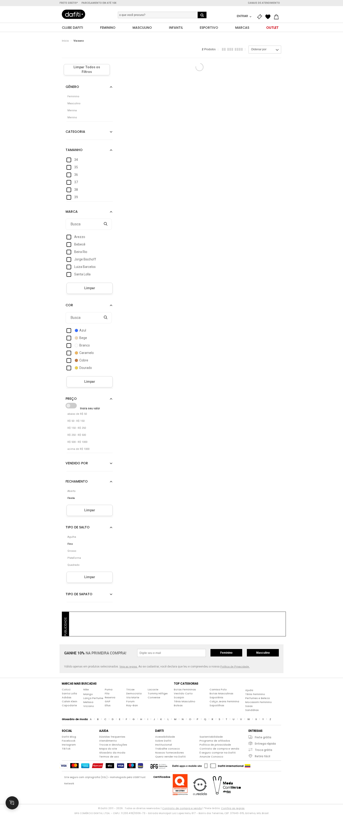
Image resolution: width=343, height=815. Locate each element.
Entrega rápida (265, 744)
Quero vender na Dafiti (170, 756)
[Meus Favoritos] (269, 17)
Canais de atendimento (264, 2)
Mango (88, 694)
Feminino (226, 652)
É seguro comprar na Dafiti (218, 752)
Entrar (243, 16)
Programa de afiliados (215, 740)
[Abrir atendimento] (12, 802)
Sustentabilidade (211, 736)
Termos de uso (109, 756)
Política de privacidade (215, 744)
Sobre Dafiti (163, 740)
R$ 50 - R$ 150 (75, 420)
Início (65, 40)
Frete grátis (263, 737)
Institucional (163, 744)
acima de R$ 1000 (78, 449)
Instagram (69, 744)
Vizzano (79, 40)
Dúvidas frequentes (112, 736)
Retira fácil (262, 756)
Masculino (263, 652)
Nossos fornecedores (169, 752)
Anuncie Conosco (211, 756)
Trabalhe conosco (167, 748)
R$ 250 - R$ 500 (76, 434)
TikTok (66, 748)
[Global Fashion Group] (158, 766)
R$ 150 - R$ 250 (76, 427)
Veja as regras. (128, 666)
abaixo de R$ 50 (77, 413)
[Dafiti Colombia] (247, 766)
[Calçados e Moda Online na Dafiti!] (73, 14)
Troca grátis (263, 750)
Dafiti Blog (69, 736)
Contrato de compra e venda (219, 748)
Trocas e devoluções (113, 744)
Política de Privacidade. (235, 666)
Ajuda (249, 690)
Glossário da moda (112, 752)
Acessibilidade (165, 736)
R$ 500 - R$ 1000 (77, 442)
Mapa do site (108, 748)
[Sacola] (277, 17)
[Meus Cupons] (260, 17)
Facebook (68, 740)
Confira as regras (233, 808)
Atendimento (108, 740)
